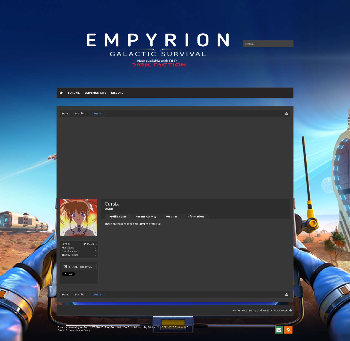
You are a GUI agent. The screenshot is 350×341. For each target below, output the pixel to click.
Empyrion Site (95, 93)
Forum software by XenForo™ (89, 327)
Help (244, 310)
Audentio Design (81, 330)
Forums (74, 93)
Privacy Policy (279, 310)
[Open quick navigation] (286, 113)
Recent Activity (146, 216)
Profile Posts (118, 216)
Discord (117, 93)
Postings (171, 216)
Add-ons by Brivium (156, 327)
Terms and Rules (259, 310)
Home (61, 93)
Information (195, 216)
